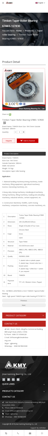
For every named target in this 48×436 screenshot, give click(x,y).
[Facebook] (18, 379)
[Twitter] (3, 379)
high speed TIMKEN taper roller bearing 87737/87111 (26, 296)
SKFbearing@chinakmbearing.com (21, 411)
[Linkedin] (8, 379)
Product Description (11, 154)
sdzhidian (42, 428)
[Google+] (13, 379)
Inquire (9, 140)
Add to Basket (29, 140)
